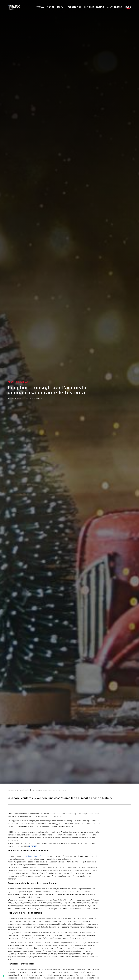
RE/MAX (33, 846)
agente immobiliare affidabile (34, 856)
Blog (16, 790)
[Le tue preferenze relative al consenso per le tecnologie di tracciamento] (4, 976)
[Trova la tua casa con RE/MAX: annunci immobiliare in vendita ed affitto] (14, 7)
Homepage (11, 790)
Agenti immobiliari (24, 790)
